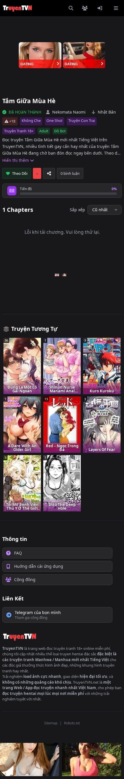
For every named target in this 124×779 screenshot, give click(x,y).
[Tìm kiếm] (71, 8)
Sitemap (50, 723)
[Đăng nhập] (101, 8)
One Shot (54, 120)
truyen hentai (71, 653)
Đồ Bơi (59, 130)
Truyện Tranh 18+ (18, 130)
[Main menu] (116, 8)
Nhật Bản (107, 112)
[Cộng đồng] (86, 8)
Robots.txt (72, 723)
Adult (43, 130)
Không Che (31, 120)
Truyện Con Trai (81, 120)
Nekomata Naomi (69, 112)
